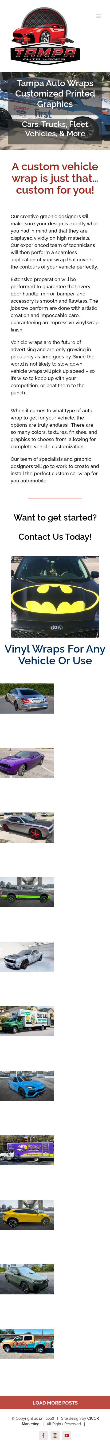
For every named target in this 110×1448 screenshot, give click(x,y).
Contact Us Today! (55, 537)
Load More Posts (55, 1403)
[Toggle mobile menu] (99, 16)
